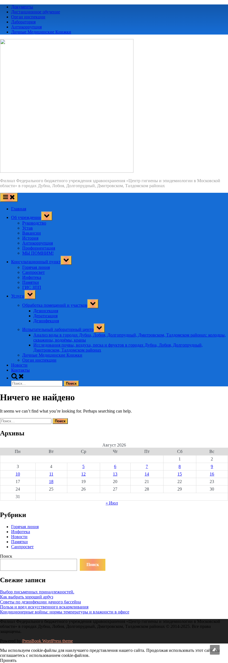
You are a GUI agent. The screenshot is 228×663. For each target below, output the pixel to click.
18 (51, 481)
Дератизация (45, 315)
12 (83, 474)
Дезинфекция (46, 320)
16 (212, 474)
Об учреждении (26, 217)
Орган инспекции (28, 16)
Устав (27, 228)
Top (215, 650)
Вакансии (31, 233)
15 (179, 474)
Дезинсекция (45, 310)
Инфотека (31, 277)
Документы (22, 6)
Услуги (17, 296)
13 (115, 474)
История (30, 238)
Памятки (30, 282)
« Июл (112, 503)
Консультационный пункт (36, 261)
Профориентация (38, 248)
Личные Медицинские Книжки (41, 32)
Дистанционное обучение (35, 11)
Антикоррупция (26, 27)
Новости (19, 365)
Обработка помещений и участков (54, 305)
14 (147, 474)
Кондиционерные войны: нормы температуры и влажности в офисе (64, 612)
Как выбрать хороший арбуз (26, 596)
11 (51, 474)
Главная (18, 208)
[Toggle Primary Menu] (9, 197)
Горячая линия (36, 267)
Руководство (34, 223)
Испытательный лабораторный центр (58, 329)
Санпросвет (33, 272)
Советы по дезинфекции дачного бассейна (40, 601)
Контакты (20, 370)
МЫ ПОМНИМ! (38, 253)
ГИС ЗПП (31, 287)
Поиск (6, 556)
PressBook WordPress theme (47, 640)
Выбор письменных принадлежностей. (37, 591)
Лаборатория (23, 22)
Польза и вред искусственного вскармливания (44, 606)
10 (18, 474)
